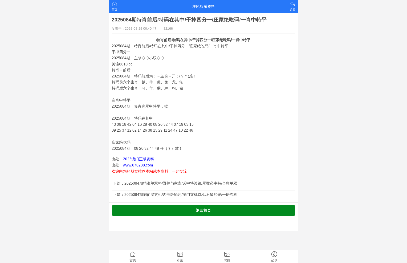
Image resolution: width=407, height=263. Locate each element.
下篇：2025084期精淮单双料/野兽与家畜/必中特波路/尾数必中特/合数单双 (175, 183)
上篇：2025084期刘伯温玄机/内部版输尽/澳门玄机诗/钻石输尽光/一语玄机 (175, 195)
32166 (168, 28)
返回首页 (203, 210)
